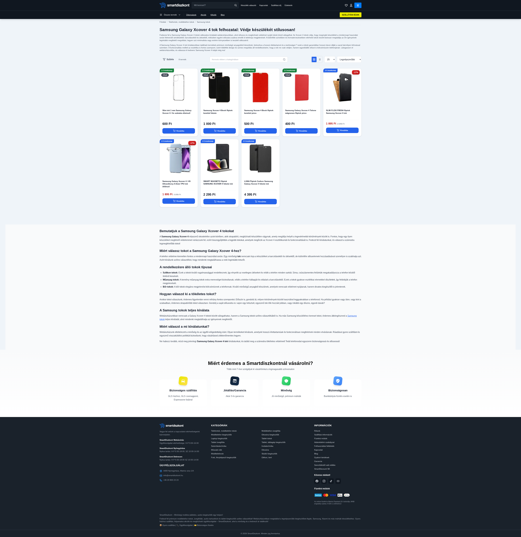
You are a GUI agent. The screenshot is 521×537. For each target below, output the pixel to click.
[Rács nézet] (314, 59)
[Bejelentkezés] (351, 5)
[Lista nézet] (319, 59)
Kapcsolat (263, 5)
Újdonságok (191, 15)
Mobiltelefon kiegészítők (221, 435)
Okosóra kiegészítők (270, 435)
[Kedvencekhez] (193, 102)
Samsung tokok (203, 22)
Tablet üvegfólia (218, 442)
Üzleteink (288, 5)
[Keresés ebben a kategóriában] (284, 59)
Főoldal (163, 22)
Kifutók (213, 15)
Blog (223, 15)
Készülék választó (248, 5)
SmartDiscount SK (322, 469)
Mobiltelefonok (217, 454)
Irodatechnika (267, 446)
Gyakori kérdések (321, 457)
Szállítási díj (276, 5)
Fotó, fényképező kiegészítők (223, 457)
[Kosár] (357, 5)
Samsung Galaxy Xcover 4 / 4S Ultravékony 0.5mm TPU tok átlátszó (176, 184)
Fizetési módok (320, 438)
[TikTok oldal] (331, 481)
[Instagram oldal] (324, 481)
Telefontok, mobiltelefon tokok (181, 22)
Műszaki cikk (216, 450)
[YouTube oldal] (338, 481)
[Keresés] (235, 5)
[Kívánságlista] (346, 5)
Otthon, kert (267, 457)
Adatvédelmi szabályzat (324, 442)
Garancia (318, 461)
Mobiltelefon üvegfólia (271, 431)
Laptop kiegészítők (219, 438)
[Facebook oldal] (317, 481)
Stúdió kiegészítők (269, 454)
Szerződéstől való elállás (324, 465)
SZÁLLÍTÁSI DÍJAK (350, 15)
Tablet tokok (267, 438)
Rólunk (317, 431)
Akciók (203, 15)
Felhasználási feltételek (324, 446)
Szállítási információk (323, 435)
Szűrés (170, 59)
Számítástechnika (218, 446)
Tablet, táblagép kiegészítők (273, 442)
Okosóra (265, 450)
